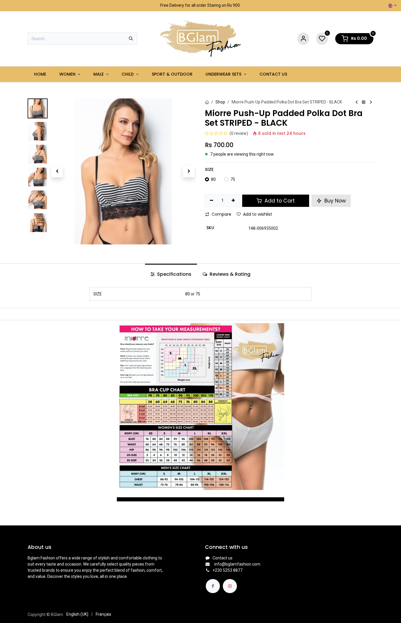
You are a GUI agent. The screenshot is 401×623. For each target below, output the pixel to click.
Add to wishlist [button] (257, 214)
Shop (220, 102)
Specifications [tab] (173, 274)
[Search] (131, 39)
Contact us (222, 558)
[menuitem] (40, 74)
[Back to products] (363, 102)
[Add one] (233, 200)
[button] (57, 171)
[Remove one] (211, 200)
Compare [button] (221, 214)
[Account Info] (303, 39)
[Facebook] (213, 586)
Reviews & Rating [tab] (229, 274)
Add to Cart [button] (279, 200)
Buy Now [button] (334, 200)
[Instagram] (230, 586)
